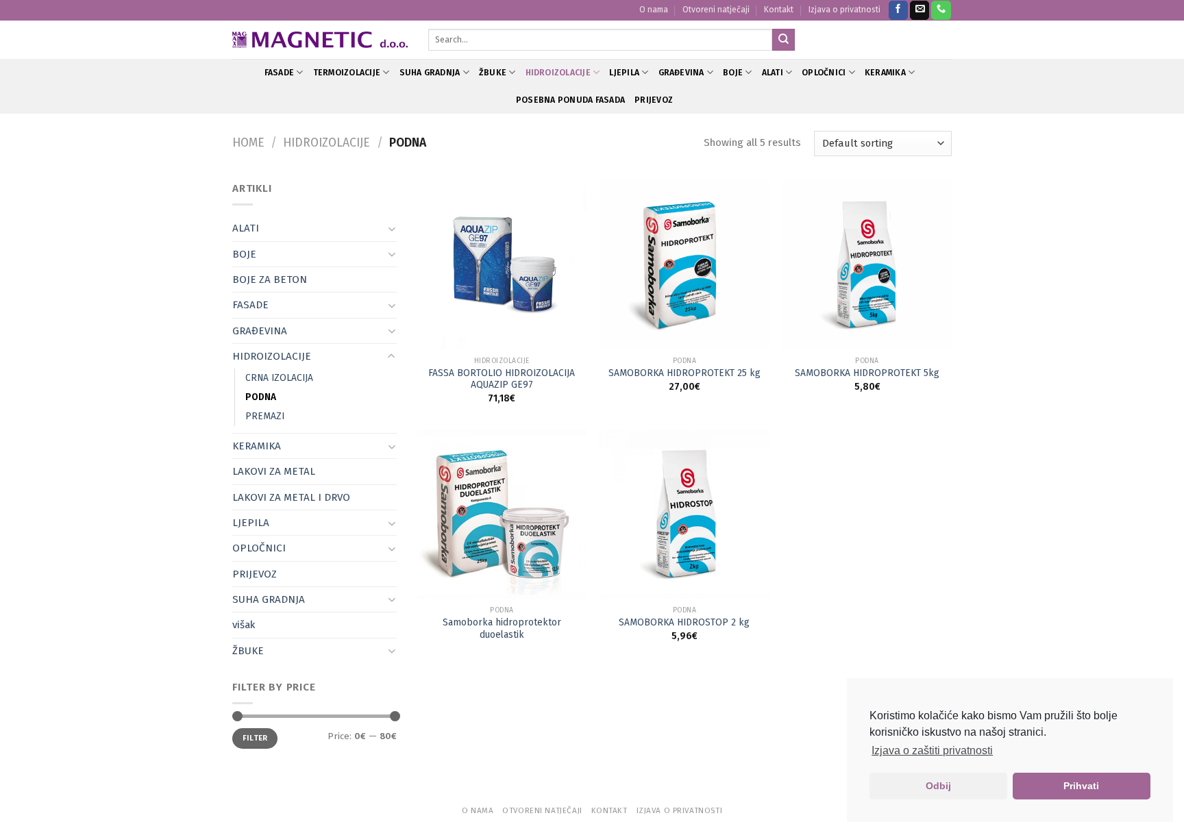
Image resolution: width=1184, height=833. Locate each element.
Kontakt (778, 9)
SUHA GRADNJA (429, 72)
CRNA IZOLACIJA (279, 378)
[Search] (783, 40)
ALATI (772, 72)
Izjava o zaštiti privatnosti (932, 750)
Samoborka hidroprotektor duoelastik (502, 629)
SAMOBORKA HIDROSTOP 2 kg (684, 622)
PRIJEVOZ (653, 100)
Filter (255, 738)
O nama (653, 9)
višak (243, 625)
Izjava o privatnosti (844, 9)
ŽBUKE (492, 72)
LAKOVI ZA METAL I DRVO (291, 497)
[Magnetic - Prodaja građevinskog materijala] (320, 40)
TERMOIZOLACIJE (346, 72)
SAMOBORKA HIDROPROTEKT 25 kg (684, 373)
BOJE (733, 72)
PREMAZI (264, 416)
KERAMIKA (885, 72)
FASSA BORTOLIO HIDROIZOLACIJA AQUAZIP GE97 (501, 379)
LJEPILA (624, 72)
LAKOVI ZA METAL (273, 471)
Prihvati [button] (1081, 785)
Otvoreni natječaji (716, 9)
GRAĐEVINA (681, 72)
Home (248, 143)
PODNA (260, 397)
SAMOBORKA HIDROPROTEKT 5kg (867, 373)
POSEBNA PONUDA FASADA (570, 100)
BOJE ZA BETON (269, 279)
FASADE (279, 72)
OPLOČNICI (824, 72)
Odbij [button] (938, 785)
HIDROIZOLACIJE (558, 72)
